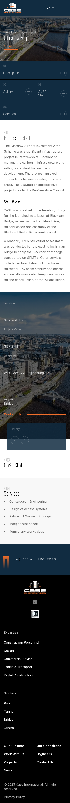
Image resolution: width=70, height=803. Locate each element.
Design (9, 651)
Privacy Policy (14, 797)
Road (7, 703)
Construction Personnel (21, 642)
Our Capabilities (49, 746)
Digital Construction (18, 675)
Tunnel (9, 711)
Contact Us (11, 46)
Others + (10, 728)
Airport (9, 399)
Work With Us (14, 754)
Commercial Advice (18, 659)
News (8, 770)
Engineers (44, 754)
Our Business (14, 746)
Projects (10, 762)
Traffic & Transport (18, 667)
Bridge (8, 403)
